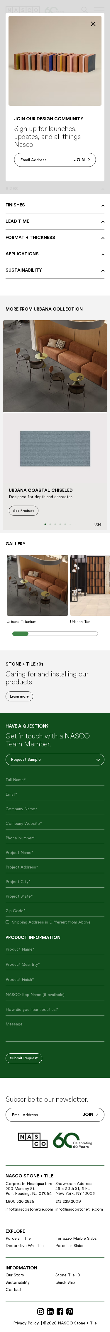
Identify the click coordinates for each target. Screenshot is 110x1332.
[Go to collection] (55, 366)
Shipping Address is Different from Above (51, 922)
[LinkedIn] (50, 1311)
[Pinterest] (69, 1311)
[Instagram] (40, 1311)
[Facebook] (60, 1311)
